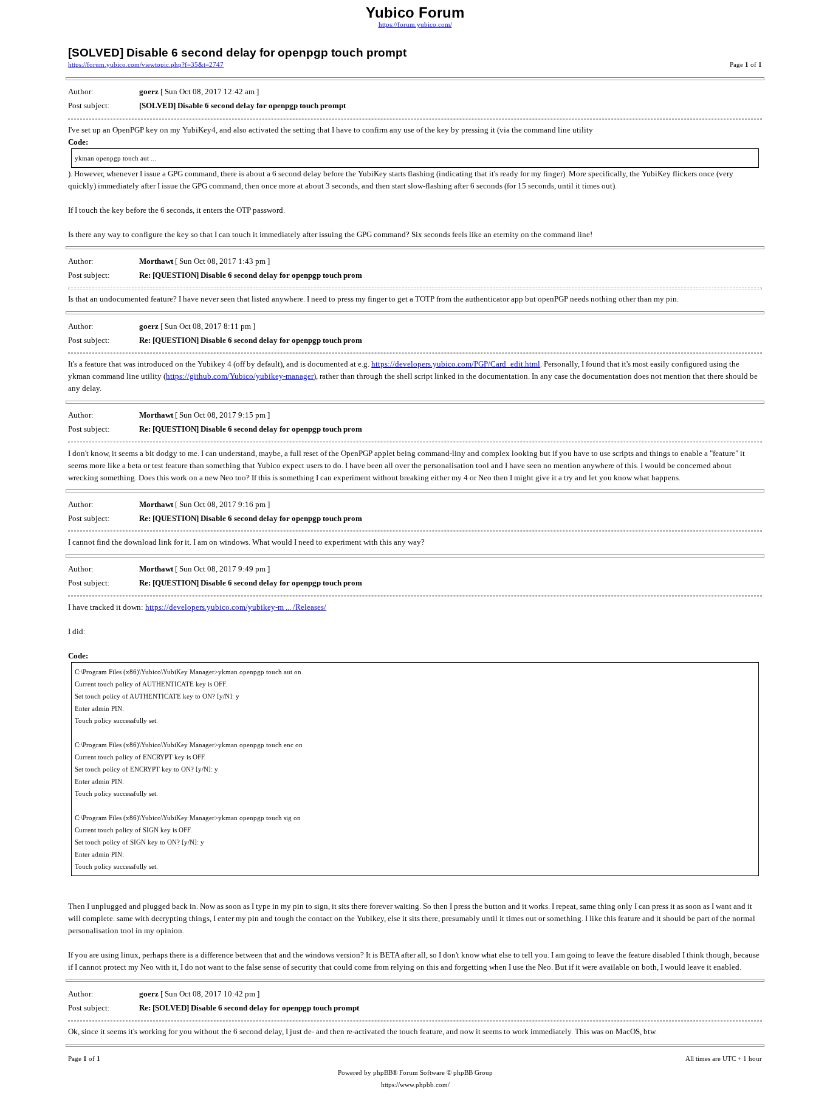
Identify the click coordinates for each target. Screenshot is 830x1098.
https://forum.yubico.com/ (415, 24)
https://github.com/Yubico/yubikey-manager (240, 376)
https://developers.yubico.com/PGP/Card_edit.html (455, 363)
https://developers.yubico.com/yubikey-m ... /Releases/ (235, 607)
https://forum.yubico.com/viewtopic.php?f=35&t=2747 (146, 64)
